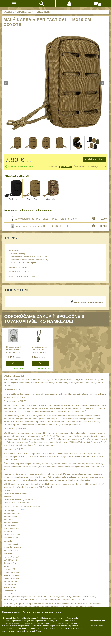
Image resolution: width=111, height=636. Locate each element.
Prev (6, 83)
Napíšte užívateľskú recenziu (88, 302)
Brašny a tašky (25, 12)
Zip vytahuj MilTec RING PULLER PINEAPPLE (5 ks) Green (46, 219)
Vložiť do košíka (94, 159)
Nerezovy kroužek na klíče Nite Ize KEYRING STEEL (42, 226)
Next (102, 83)
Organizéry (43, 12)
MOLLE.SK (9, 12)
